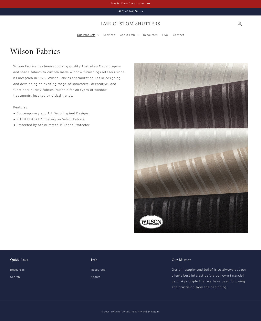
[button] (14, 24)
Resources (17, 269)
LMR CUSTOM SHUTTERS (124, 311)
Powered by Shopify (148, 311)
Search (15, 276)
